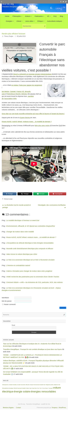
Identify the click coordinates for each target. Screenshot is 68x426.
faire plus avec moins (42, 125)
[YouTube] (63, 1)
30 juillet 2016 (21, 36)
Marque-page (8, 199)
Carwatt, (13, 91)
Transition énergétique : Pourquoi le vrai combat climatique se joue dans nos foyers (32, 349)
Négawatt (48, 384)
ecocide (18, 384)
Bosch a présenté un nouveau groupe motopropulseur (32, 74)
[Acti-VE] (66, 1)
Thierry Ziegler (8, 36)
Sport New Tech (35, 388)
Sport (30, 388)
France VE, (20, 91)
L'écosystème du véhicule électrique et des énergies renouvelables (29, 243)
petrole (51, 384)
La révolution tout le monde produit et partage (16, 206)
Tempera (54, 407)
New (44, 384)
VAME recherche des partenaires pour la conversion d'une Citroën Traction (32, 277)
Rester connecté (10, 304)
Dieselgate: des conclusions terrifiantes (52, 205)
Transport (50, 388)
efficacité (27, 384)
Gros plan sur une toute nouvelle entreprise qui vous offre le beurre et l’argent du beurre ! (33, 114)
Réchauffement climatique (7, 388)
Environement (36, 384)
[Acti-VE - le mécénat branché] (61, 1)
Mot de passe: (7, 301)
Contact (18, 407)
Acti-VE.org (8, 4)
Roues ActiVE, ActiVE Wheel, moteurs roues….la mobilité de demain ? (27, 121)
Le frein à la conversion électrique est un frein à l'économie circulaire (30, 260)
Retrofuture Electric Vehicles (17, 94)
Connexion (63, 307)
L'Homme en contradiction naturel (18, 265)
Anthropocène (5, 384)
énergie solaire (22, 391)
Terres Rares (45, 388)
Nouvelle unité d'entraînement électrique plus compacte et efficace (29, 248)
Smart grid (19, 388)
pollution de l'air (57, 384)
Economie (23, 384)
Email (13, 325)
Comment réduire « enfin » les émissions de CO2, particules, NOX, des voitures (34, 282)
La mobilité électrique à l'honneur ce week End (22, 220)
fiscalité (41, 384)
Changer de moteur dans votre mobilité (20, 232)
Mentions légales (8, 407)
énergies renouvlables (43, 391)
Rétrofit (15, 388)
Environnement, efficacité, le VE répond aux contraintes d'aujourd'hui (30, 226)
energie (31, 384)
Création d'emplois (13, 384)
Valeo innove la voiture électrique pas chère (21, 254)
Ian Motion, (6, 91)
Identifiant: (5, 298)
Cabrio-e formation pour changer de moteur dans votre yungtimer (29, 271)
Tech (41, 388)
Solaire (27, 388)
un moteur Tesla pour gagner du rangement (26, 85)
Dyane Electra (25, 118)
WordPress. (62, 407)
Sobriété (24, 388)
